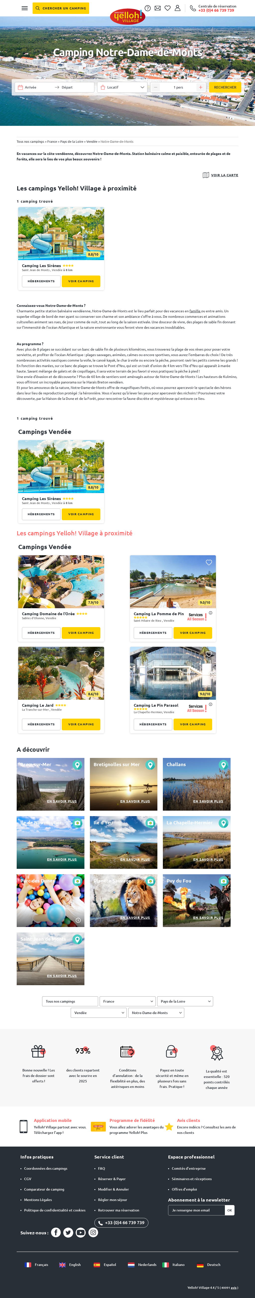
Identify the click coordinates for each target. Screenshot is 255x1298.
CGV (27, 1179)
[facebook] (56, 1233)
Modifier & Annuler (113, 1189)
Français (41, 1265)
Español (109, 1265)
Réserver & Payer (112, 1179)
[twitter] (68, 1233)
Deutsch (213, 1265)
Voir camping (81, 281)
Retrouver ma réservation (118, 1210)
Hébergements (41, 281)
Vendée (80, 1013)
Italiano (178, 1265)
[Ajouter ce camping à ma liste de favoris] (97, 214)
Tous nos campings (60, 1001)
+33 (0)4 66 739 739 (124, 1222)
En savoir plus (62, 801)
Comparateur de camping (44, 1189)
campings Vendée (44, 431)
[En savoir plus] (50, 784)
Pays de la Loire (173, 1001)
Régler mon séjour (112, 1200)
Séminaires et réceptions (192, 1179)
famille (195, 311)
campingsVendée (44, 546)
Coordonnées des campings (45, 1168)
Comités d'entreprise (189, 1168)
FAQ (101, 1168)
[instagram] (93, 1233)
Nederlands (146, 1265)
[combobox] (122, 87)
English (74, 1265)
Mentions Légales (38, 1200)
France (108, 1001)
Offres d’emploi (184, 1189)
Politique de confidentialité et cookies (54, 1210)
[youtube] (81, 1233)
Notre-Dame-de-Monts (150, 1013)
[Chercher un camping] (61, 8)
